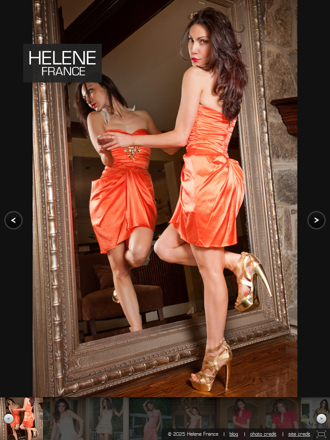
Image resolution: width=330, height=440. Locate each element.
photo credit (263, 434)
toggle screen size (321, 434)
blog (233, 434)
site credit (299, 434)
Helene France (62, 63)
